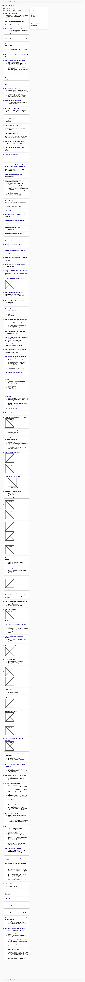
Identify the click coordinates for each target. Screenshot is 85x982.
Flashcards (9, 1)
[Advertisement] (39, 41)
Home (4, 1)
